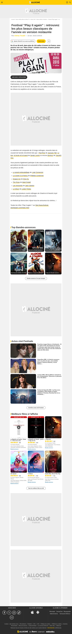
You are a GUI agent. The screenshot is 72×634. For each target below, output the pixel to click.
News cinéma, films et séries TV (22, 19)
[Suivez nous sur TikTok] (19, 613)
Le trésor (16, 189)
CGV (38, 624)
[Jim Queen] (19, 462)
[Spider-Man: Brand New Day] (53, 462)
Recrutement (23, 624)
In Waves (30, 473)
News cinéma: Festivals (42, 19)
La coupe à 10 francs (20, 176)
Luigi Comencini (37, 172)
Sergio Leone (35, 155)
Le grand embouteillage (21, 172)
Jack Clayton (29, 186)
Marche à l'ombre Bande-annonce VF (36, 273)
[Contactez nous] (12, 617)
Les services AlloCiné (43, 625)
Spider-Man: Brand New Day (52, 473)
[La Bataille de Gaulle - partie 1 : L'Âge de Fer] (36, 427)
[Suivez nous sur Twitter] (9, 613)
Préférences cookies (57, 624)
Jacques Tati (52, 153)
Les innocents (18, 186)
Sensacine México (65, 613)
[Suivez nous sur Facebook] (4, 613)
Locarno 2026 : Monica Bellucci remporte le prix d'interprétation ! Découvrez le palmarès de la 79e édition (49, 376)
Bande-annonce (14, 449)
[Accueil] (34, 2)
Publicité (29, 624)
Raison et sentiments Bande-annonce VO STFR (19, 250)
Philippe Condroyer (37, 176)
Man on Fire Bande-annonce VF (36, 250)
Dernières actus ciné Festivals (36, 407)
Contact (6, 624)
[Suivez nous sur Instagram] (14, 613)
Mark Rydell (26, 182)
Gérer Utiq (52, 625)
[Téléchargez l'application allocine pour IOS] (33, 612)
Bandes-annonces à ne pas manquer (36, 278)
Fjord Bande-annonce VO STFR (18, 273)
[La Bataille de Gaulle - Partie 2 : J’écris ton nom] (19, 427)
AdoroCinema (54, 613)
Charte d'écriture (32, 625)
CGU (34, 624)
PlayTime (42, 153)
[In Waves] (36, 462)
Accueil (12, 19)
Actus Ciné (33, 19)
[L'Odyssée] (53, 427)
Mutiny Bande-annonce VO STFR (53, 250)
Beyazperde (67, 611)
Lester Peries (26, 189)
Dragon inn (17, 179)
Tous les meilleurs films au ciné (36, 488)
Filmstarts (52, 611)
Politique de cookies (45, 624)
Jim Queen (13, 473)
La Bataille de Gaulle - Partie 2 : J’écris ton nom (18, 440)
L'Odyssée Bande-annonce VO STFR (53, 273)
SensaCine (59, 611)
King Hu (26, 179)
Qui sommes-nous (14, 624)
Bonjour (50, 155)
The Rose (16, 182)
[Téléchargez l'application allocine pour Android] (38, 612)
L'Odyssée (48, 439)
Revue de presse (23, 625)
